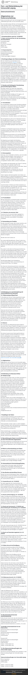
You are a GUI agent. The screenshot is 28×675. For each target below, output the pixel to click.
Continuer (14, 673)
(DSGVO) (15, 62)
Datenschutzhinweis (10, 672)
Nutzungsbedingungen (18, 672)
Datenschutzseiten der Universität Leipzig (10, 357)
